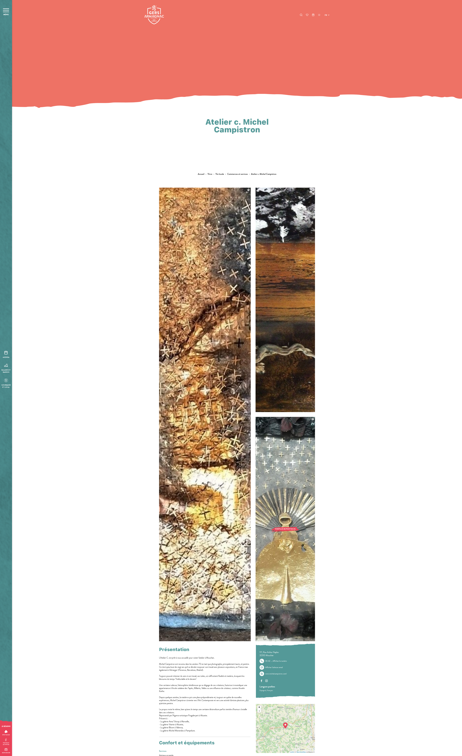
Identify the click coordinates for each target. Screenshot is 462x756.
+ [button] (259, 707)
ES (326, 23)
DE (326, 20)
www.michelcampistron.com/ (276, 673)
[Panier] (313, 15)
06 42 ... (276, 661)
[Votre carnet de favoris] (307, 15)
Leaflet (292, 752)
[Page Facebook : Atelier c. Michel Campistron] (261, 681)
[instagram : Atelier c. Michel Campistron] (266, 681)
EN (326, 18)
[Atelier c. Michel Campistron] (205, 640)
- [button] (259, 710)
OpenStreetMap (301, 752)
